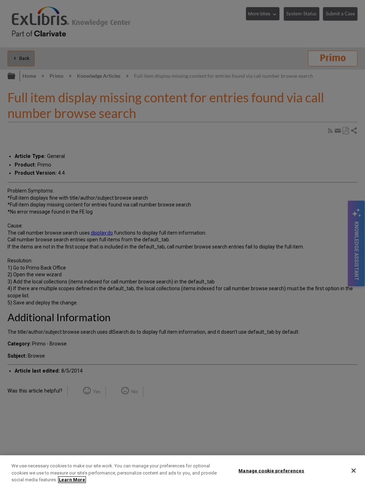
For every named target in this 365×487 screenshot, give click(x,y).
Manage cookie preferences (271, 470)
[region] (182, 471)
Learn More (72, 479)
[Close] (353, 470)
